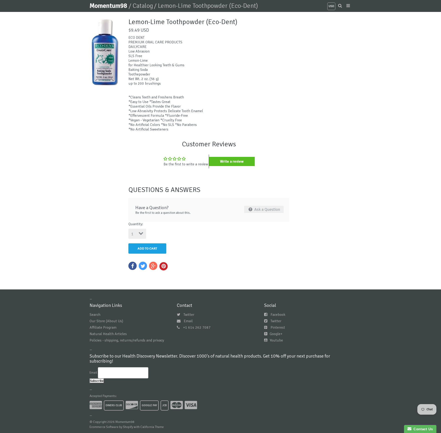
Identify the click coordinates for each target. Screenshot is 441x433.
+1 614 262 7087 (197, 327)
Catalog (143, 6)
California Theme (152, 427)
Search (95, 314)
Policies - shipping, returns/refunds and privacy (127, 340)
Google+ (276, 334)
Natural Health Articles (108, 334)
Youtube (276, 340)
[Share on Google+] (153, 266)
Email (188, 321)
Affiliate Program (103, 327)
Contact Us (422, 429)
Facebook (278, 314)
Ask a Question (266, 209)
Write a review (232, 161)
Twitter (189, 314)
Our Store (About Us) (106, 321)
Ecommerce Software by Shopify (111, 427)
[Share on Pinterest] (163, 266)
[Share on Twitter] (143, 266)
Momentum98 (109, 6)
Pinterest (278, 327)
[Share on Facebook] (132, 266)
